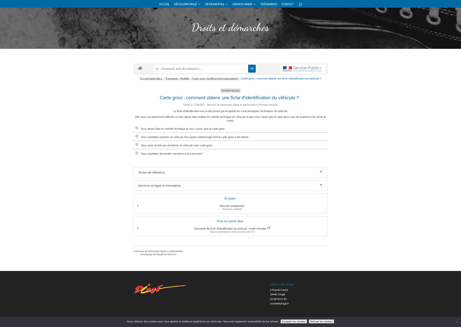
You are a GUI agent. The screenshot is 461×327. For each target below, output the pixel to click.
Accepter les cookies (294, 321)
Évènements (269, 4)
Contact (288, 4)
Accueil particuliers (151, 78)
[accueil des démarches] (140, 68)
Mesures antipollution (232, 205)
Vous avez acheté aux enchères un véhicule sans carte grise (176, 145)
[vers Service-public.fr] (302, 69)
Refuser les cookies (321, 321)
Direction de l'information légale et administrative (159, 251)
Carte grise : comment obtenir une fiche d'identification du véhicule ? (281, 78)
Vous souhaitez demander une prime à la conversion (171, 153)
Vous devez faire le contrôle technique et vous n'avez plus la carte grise (182, 128)
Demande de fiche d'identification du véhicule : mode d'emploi (230, 228)
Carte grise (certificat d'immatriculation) (215, 78)
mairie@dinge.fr (279, 303)
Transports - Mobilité (177, 78)
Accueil (164, 4)
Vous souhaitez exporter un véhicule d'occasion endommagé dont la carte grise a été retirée (193, 137)
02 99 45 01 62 (278, 299)
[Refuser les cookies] (456, 322)
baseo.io (172, 254)
